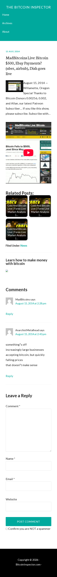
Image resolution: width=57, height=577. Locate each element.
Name (10, 458)
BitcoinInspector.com (28, 564)
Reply (9, 313)
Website (11, 499)
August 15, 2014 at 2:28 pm (30, 303)
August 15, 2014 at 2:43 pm (30, 334)
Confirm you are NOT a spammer (29, 528)
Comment (13, 406)
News (23, 245)
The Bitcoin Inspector (28, 7)
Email (10, 479)
